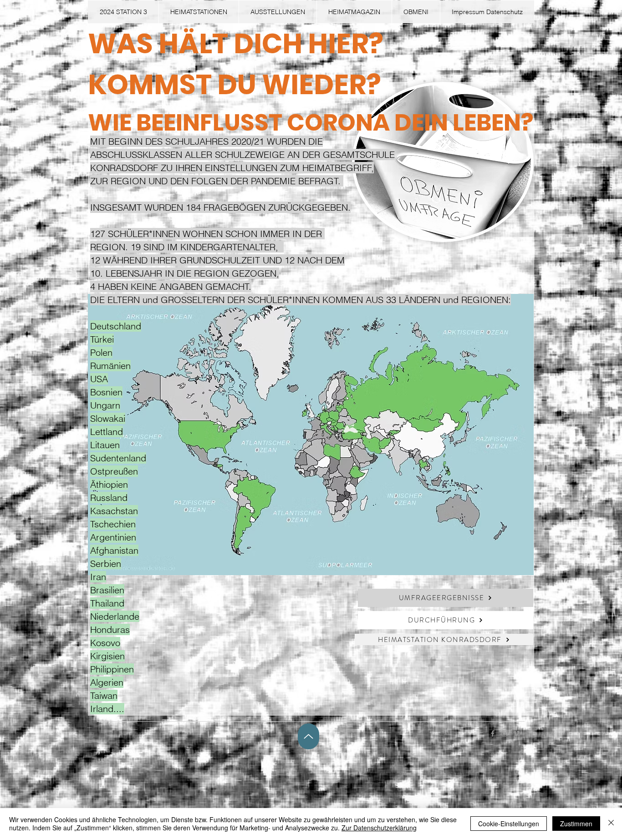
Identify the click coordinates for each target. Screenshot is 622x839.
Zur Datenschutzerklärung (379, 827)
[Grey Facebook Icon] (493, 733)
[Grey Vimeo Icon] (516, 733)
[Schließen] (611, 823)
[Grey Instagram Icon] (504, 733)
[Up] (308, 736)
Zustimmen (576, 823)
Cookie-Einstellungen (508, 823)
